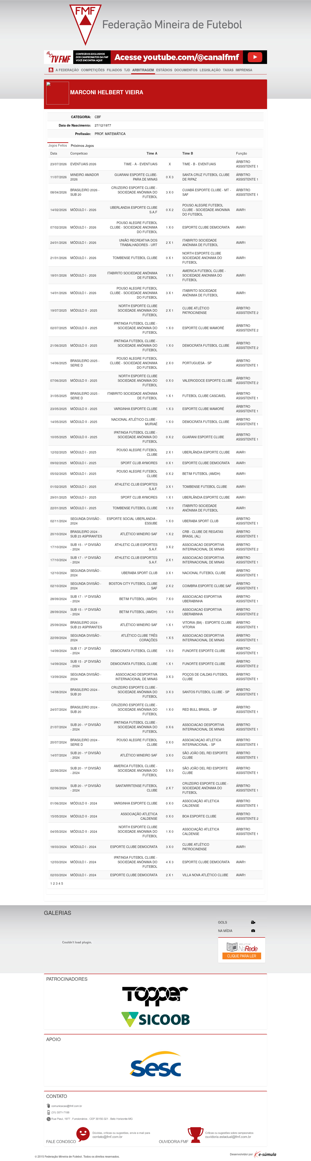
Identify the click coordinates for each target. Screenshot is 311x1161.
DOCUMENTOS (185, 70)
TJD (127, 70)
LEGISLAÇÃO (210, 70)
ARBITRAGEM (143, 70)
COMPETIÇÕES (93, 70)
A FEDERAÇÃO (67, 70)
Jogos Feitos (57, 145)
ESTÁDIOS (164, 70)
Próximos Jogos (82, 145)
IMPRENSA (244, 70)
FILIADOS (114, 70)
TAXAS (228, 70)
